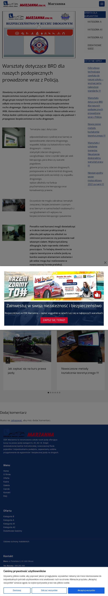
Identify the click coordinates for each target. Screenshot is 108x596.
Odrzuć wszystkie (49, 590)
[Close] (105, 262)
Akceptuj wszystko (86, 590)
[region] (54, 581)
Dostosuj (17, 590)
